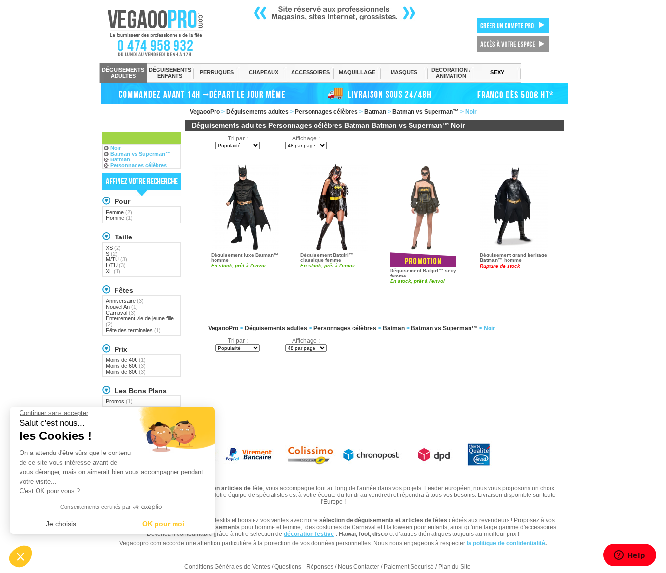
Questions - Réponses (303, 566)
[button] (20, 556)
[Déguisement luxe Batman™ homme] (245, 207)
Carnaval (121, 313)
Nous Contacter (358, 566)
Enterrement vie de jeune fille (140, 321)
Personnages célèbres (326, 111)
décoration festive (309, 534)
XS (113, 248)
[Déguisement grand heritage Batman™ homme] (514, 207)
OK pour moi (163, 524)
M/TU (116, 259)
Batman (375, 111)
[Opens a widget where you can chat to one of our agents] (629, 556)
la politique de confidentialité (506, 543)
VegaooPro (205, 111)
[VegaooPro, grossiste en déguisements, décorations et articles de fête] (165, 33)
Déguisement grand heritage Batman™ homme (513, 257)
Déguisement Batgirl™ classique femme (326, 257)
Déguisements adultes (257, 111)
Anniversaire (125, 301)
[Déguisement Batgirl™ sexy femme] (424, 207)
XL (113, 271)
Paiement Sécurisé (409, 566)
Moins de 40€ (126, 360)
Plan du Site (454, 566)
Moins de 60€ (126, 366)
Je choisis (61, 524)
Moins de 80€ (126, 372)
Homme (119, 218)
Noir (115, 148)
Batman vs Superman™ (425, 111)
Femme (119, 212)
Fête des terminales (133, 330)
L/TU (116, 265)
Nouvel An (122, 307)
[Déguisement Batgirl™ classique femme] (334, 207)
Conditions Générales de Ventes (227, 566)
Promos (119, 401)
